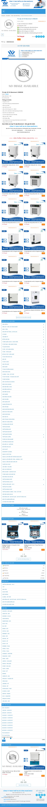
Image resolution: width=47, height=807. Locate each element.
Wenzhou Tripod (6, 698)
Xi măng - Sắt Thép (6, 596)
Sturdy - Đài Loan (6, 666)
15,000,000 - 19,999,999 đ (7, 717)
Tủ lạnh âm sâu (6, 346)
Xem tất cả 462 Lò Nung (23, 785)
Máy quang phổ (6, 401)
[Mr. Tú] (23, 511)
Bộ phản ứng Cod (6, 446)
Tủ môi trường (5, 379)
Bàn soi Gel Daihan (6, 384)
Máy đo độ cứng (6, 371)
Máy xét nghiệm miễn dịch (8, 499)
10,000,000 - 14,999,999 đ (7, 715)
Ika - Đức (4, 626)
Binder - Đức (5, 628)
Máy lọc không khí (6, 469)
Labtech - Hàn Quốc (7, 661)
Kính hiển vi (5, 324)
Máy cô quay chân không (8, 419)
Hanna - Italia (5, 648)
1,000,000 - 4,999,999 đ (7, 710)
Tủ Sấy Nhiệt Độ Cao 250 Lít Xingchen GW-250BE (34, 251)
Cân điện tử (5, 336)
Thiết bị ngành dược (7, 479)
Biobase (4, 673)
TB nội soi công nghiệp (7, 439)
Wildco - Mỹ (5, 641)
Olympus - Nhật (6, 691)
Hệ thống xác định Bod (7, 441)
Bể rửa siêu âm (5, 339)
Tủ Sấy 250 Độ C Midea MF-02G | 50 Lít (10, 193)
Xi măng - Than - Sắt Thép (8, 374)
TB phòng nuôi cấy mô (7, 424)
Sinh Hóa (4, 589)
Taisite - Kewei (5, 668)
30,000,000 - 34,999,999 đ (7, 725)
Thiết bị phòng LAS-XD (7, 481)
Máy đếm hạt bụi (6, 391)
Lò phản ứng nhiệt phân (8, 501)
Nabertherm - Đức (6, 621)
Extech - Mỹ (5, 643)
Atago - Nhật (5, 658)
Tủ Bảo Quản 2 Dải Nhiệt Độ (8, 474)
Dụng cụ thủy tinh (6, 454)
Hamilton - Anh (6, 613)
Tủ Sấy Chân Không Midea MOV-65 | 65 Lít (11, 222)
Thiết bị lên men (6, 426)
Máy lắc (4, 359)
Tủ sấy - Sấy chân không (8, 349)
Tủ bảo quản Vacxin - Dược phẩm (10, 341)
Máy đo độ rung (6, 414)
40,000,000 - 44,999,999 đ (7, 730)
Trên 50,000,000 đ (5, 732)
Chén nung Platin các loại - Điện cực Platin (11, 771)
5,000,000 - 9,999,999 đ (7, 712)
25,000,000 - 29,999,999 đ (7, 722)
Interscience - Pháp (7, 688)
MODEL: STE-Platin (6, 772)
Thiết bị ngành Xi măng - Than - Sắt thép (11, 491)
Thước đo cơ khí (6, 464)
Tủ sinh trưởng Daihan (7, 369)
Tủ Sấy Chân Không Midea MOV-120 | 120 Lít (33, 193)
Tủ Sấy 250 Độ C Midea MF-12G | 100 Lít (32, 165)
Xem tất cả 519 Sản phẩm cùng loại (23, 317)
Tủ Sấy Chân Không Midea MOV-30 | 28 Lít (33, 222)
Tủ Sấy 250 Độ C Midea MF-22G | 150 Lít (10, 165)
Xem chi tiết (20, 163)
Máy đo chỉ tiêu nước (7, 411)
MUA (19, 39)
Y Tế (3, 586)
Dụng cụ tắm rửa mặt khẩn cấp (9, 461)
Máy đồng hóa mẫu (6, 396)
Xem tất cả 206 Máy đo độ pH (23, 559)
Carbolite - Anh (6, 676)
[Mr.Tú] (23, 514)
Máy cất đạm (5, 406)
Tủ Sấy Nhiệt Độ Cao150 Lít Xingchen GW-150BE (12, 281)
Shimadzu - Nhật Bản (7, 653)
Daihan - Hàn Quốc (6, 663)
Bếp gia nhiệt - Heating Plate (9, 471)
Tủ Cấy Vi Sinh (5, 361)
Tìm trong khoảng (6, 735)
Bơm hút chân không (7, 421)
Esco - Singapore (6, 696)
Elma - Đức (4, 623)
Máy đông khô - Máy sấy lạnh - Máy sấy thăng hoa (14, 496)
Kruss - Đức (5, 636)
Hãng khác (5, 681)
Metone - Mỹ (5, 638)
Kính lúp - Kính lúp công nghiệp (10, 326)
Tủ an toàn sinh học (7, 356)
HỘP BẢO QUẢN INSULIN (7, 494)
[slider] (4, 738)
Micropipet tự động (7, 451)
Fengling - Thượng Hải (7, 678)
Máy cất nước (5, 364)
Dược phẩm (5, 591)
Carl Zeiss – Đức (6, 701)
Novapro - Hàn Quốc (7, 611)
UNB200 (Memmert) (10, 41)
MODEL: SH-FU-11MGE (29, 773)
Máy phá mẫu (5, 399)
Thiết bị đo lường (6, 436)
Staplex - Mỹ (5, 686)
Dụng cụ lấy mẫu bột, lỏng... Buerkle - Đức (12, 459)
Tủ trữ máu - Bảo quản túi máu (9, 344)
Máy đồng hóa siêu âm (7, 476)
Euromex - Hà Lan (6, 616)
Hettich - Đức (5, 631)
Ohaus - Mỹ (5, 671)
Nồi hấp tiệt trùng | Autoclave (9, 331)
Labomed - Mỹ (5, 683)
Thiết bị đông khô (6, 429)
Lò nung (4, 334)
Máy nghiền (5, 394)
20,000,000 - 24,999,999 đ (7, 720)
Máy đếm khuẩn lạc (7, 389)
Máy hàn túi (5, 416)
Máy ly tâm (5, 329)
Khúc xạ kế (4, 449)
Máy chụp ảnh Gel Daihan (8, 381)
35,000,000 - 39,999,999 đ (7, 727)
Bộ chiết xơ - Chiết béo (7, 444)
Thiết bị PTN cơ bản (6, 486)
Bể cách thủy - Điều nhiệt (8, 354)
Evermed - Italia (6, 646)
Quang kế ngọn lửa (7, 404)
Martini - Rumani (6, 693)
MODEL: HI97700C (28, 547)
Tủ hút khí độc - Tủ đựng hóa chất (10, 376)
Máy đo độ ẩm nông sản (8, 409)
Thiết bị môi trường (7, 434)
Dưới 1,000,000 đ (5, 707)
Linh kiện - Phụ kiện (7, 466)
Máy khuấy (4, 366)
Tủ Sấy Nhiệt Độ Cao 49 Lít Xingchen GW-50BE (11, 311)
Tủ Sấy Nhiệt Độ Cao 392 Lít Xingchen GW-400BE (12, 251)
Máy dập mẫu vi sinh (7, 386)
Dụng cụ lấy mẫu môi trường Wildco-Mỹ (11, 456)
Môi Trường (5, 594)
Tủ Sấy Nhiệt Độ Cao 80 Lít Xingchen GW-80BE (33, 281)
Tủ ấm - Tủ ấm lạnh (6, 351)
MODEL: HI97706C (6, 547)
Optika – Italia (5, 651)
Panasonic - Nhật (6, 656)
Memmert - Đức (6, 633)
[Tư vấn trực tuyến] (23, 508)
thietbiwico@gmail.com (9, 797)
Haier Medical (5, 618)
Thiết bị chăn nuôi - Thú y (8, 484)
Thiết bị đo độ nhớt (7, 431)
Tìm (4, 740)
